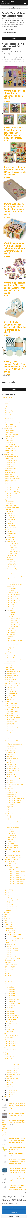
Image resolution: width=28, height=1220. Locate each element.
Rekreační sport (11, 634)
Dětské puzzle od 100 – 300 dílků (15, 1013)
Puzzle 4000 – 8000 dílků (13, 999)
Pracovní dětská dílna (10, 426)
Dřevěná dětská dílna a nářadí (12, 423)
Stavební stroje (9, 415)
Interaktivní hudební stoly (11, 681)
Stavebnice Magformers (11, 466)
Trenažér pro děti (9, 417)
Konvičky (9, 521)
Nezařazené (6, 912)
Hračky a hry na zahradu (10, 500)
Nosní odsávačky (11, 750)
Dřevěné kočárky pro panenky (14, 934)
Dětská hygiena (9, 762)
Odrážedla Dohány (8, 924)
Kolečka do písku (11, 519)
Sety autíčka (8, 413)
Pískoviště (7, 529)
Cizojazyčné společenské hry (14, 1023)
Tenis (9, 579)
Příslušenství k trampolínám (14, 658)
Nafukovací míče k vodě (14, 600)
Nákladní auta (8, 407)
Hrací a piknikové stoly (10, 505)
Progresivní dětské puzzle (13, 1019)
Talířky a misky (12, 837)
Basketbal (10, 636)
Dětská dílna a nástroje (9, 421)
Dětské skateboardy (13, 644)
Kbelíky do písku (11, 517)
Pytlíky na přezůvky (11, 901)
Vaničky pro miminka (12, 774)
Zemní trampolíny (11, 662)
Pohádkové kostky (9, 458)
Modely (7, 405)
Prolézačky (7, 535)
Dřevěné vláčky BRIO (12, 494)
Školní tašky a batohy (12, 907)
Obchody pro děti (11, 713)
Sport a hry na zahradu (10, 539)
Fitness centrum (11, 581)
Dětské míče (10, 559)
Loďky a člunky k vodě (13, 592)
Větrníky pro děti (12, 630)
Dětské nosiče (10, 756)
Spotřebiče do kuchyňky (11, 450)
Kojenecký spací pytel (12, 796)
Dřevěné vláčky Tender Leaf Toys (15, 498)
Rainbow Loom (10, 865)
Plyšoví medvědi (9, 974)
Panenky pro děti (8, 926)
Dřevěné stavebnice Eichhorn (14, 488)
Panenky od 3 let (11, 952)
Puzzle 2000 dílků (11, 993)
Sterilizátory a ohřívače (12, 847)
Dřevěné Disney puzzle (12, 1017)
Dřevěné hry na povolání (11, 480)
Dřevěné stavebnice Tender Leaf (15, 490)
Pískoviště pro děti (11, 533)
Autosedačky (10, 754)
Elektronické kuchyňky (10, 444)
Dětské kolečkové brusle (14, 642)
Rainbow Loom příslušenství (14, 885)
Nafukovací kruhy (12, 596)
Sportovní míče (12, 567)
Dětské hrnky (11, 831)
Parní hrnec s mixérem (12, 845)
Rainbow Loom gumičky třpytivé (16, 883)
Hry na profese (7, 701)
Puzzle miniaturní (11, 1005)
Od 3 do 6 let (7, 920)
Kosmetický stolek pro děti (13, 717)
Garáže (7, 403)
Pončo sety (11, 606)
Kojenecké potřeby (8, 739)
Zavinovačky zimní (12, 812)
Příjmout (14, 1208)
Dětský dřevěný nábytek (11, 472)
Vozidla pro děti (7, 1053)
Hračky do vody (10, 586)
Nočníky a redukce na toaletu (14, 770)
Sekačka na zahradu (12, 527)
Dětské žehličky (10, 731)
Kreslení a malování (10, 861)
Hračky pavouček (7, 2)
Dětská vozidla (8, 1076)
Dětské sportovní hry (12, 569)
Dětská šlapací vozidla (12, 1078)
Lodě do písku (10, 523)
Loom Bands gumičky (10, 863)
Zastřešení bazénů (13, 555)
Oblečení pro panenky (10, 940)
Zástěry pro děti (9, 452)
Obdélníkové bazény (13, 547)
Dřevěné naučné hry (10, 482)
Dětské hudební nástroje (11, 703)
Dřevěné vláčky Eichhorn (13, 496)
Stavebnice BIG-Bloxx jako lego (12, 460)
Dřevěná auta (8, 474)
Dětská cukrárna (9, 440)
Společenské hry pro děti (13, 1029)
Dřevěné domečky (9, 432)
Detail (8, 101)
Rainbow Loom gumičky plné (15, 877)
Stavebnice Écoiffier (10, 464)
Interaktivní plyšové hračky (11, 964)
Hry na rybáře (8, 733)
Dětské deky (10, 780)
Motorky (9, 1063)
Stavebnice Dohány (10, 462)
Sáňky (9, 650)
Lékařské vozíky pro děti (13, 707)
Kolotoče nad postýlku (12, 675)
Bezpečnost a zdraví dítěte (11, 741)
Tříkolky (5, 1039)
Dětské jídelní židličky (12, 816)
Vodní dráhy (6, 1047)
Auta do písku (10, 513)
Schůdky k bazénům (13, 553)
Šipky (9, 652)
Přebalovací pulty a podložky (14, 855)
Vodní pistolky (11, 608)
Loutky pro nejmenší (10, 966)
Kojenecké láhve (11, 841)
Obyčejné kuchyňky (10, 448)
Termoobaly (11, 839)
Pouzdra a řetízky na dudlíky (15, 826)
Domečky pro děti (9, 430)
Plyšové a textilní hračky (11, 968)
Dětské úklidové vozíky (12, 727)
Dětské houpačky (11, 504)
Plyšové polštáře (9, 970)
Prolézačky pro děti (11, 537)
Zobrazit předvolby (14, 1216)
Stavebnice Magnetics (10, 468)
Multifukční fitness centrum (15, 583)
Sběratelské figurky (10, 411)
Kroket (9, 571)
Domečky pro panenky (10, 928)
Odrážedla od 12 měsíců (13, 1067)
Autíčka (7, 399)
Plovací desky (11, 604)
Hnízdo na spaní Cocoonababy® (15, 784)
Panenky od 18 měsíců (12, 948)
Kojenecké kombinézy (12, 792)
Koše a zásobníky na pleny (13, 851)
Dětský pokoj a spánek (10, 776)
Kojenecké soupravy (12, 794)
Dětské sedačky (11, 687)
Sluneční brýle (10, 804)
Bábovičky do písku (11, 515)
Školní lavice (8, 893)
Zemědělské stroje (9, 419)
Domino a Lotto (10, 1025)
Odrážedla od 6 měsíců (12, 1070)
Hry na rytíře (8, 735)
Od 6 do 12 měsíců (8, 922)
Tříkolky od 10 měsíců (10, 1041)
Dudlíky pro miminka (13, 824)
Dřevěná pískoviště (11, 531)
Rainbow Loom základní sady (14, 887)
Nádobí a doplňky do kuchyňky (12, 446)
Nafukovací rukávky (13, 602)
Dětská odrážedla (9, 1059)
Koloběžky (7, 1088)
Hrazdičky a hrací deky (10, 679)
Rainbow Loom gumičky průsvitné (16, 879)
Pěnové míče (11, 561)
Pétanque (10, 575)
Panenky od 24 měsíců (12, 950)
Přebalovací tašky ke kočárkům (13, 857)
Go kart (8, 1080)
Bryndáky (10, 829)
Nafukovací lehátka (13, 598)
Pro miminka (7, 978)
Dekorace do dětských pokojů (14, 778)
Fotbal (9, 646)
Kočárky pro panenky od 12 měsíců (15, 938)
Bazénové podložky (13, 543)
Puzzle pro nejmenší (12, 695)
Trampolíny (8, 654)
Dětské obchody (9, 709)
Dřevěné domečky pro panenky (13, 478)
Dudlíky (8, 820)
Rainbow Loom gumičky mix (15, 873)
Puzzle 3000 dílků (11, 995)
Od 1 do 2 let (7, 914)
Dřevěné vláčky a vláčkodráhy (12, 492)
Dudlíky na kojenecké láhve (15, 822)
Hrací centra (8, 509)
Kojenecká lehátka (11, 786)
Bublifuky (9, 557)
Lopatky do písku (11, 525)
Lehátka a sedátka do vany (13, 768)
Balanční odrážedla (11, 1061)
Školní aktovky (10, 903)
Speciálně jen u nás (10, 436)
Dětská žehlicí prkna (12, 721)
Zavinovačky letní (12, 810)
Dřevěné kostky (10, 486)
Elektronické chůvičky (12, 749)
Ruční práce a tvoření (10, 891)
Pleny (8, 853)
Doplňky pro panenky (10, 930)
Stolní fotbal (10, 1031)
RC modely (7, 409)
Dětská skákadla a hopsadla (15, 640)
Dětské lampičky (11, 747)
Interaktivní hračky (11, 691)
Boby (9, 638)
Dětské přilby (8, 1084)
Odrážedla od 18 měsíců (13, 1069)
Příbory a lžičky (12, 835)
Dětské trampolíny (11, 656)
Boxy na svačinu (11, 897)
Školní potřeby (8, 895)
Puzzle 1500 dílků (11, 992)
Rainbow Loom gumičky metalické (16, 871)
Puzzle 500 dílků (11, 1001)
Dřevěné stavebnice (10, 484)
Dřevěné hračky (7, 470)
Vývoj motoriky (10, 699)
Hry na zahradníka (9, 737)
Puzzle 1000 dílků (11, 990)
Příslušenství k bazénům (14, 551)
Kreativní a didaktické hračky (11, 859)
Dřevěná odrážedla (9, 1086)
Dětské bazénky (12, 588)
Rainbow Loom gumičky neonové (16, 875)
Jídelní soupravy (12, 833)
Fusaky (8, 790)
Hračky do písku (9, 511)
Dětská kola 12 (10, 1057)
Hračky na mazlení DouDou (13, 671)
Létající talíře (11, 648)
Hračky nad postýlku (12, 673)
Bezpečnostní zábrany (12, 743)
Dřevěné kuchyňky (9, 442)
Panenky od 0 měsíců (12, 946)
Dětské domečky (8, 428)
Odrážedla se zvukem (12, 1072)
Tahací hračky (10, 697)
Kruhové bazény (12, 545)
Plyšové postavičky (10, 972)
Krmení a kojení (9, 814)
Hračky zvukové (10, 689)
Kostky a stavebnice (12, 693)
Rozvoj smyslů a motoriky (11, 685)
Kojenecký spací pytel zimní (15, 802)
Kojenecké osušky (11, 766)
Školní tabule (8, 910)
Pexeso (8, 1027)
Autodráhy (7, 401)
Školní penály (10, 905)
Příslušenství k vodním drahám (13, 1049)
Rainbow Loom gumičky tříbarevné (16, 881)
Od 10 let (6, 916)
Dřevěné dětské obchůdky (13, 711)
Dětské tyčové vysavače (13, 725)
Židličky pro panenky (10, 960)
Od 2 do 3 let (7, 918)
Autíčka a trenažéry (8, 397)
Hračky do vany (9, 677)
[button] (25, 1192)
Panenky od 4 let (11, 954)
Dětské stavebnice (8, 454)
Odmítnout (14, 1212)
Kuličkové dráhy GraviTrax (11, 456)
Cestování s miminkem (11, 752)
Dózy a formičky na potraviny (14, 818)
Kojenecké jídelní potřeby (13, 827)
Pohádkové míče (12, 565)
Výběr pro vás (7, 1096)
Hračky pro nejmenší (9, 664)
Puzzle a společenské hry (10, 980)
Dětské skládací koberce (13, 1015)
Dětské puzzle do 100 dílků (13, 1011)
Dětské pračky (10, 723)
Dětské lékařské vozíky (10, 705)
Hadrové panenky (11, 944)
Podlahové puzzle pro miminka (12, 683)
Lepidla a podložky (11, 986)
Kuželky (10, 573)
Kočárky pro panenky (10, 932)
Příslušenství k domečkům (11, 434)
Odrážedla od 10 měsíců (13, 1065)
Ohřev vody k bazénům (14, 549)
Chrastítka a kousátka (10, 666)
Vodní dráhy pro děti (10, 1051)
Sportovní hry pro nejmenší (15, 577)
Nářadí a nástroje (9, 424)
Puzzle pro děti (8, 1009)
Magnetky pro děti (9, 889)
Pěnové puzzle (8, 982)
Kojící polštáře (10, 843)
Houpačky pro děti (9, 502)
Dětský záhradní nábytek (13, 507)
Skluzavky (6, 1033)
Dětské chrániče (9, 1082)
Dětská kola (8, 1055)
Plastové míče (11, 563)
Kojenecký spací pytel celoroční (16, 798)
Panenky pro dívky (9, 942)
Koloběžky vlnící (10, 1094)
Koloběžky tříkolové (11, 1092)
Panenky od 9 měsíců (12, 956)
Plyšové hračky (7, 962)
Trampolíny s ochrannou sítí (14, 660)
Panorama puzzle (11, 988)
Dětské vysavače (11, 729)
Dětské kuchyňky (8, 438)
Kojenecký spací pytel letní (14, 800)
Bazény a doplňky (11, 541)
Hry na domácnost (9, 719)
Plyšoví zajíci (8, 976)
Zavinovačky (10, 806)
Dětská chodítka (9, 667)
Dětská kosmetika (11, 764)
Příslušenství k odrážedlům (13, 1074)
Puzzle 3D (9, 997)
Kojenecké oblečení (10, 788)
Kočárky (9, 760)
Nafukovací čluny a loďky (14, 594)
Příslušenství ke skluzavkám (12, 1035)
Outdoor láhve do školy (12, 899)
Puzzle (6, 984)
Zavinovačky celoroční (13, 808)
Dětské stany (11, 590)
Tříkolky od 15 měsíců (10, 1043)
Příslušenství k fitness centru (15, 584)
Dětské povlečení (11, 782)
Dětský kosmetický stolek (11, 715)
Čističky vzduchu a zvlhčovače (14, 745)
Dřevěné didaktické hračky (11, 476)
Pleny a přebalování (10, 849)
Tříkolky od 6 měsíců (10, 1045)
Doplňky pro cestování (12, 758)
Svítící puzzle (10, 1007)
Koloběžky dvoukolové (12, 1090)
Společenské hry (9, 1021)
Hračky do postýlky (9, 669)
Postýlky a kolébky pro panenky (13, 958)
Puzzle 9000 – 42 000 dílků (13, 1003)
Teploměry (9, 772)
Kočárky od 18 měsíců (12, 936)
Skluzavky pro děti (9, 1037)
